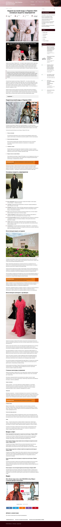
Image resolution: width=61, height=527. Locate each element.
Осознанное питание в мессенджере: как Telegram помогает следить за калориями (48, 22)
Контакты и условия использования (21, 519)
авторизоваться (24, 515)
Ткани (36, 1)
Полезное (32, 1)
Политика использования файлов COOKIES (36, 519)
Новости (44, 35)
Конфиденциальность (10, 519)
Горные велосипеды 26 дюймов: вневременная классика (51, 58)
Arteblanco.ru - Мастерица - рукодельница (14, 2)
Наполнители (33, 4)
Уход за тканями (41, 1)
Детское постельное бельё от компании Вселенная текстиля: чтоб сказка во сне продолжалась (51, 48)
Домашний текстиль (50, 90)
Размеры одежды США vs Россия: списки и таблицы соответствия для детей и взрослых (50, 67)
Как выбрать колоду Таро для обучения (50, 75)
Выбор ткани (47, 1)
